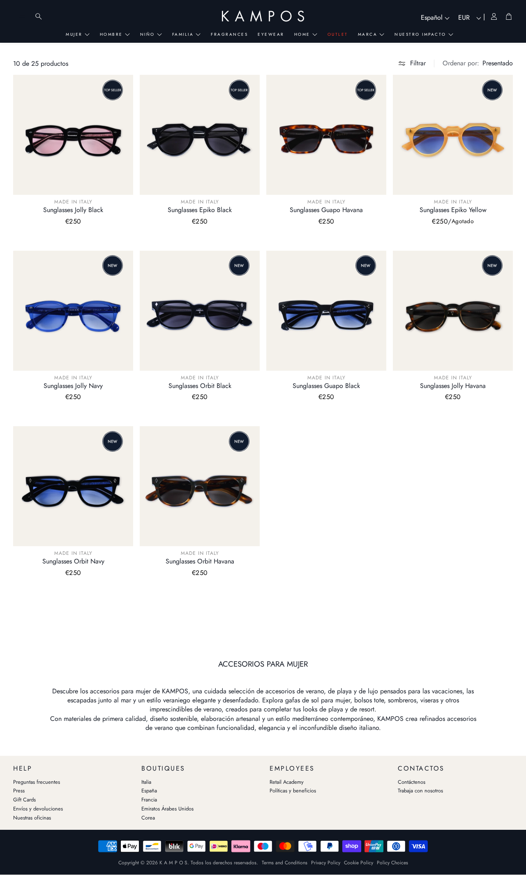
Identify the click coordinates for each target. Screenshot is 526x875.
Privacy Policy (325, 862)
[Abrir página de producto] (73, 135)
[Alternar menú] (22, 16)
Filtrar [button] (418, 63)
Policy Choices (392, 862)
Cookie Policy (358, 862)
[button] (477, 63)
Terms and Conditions (284, 862)
